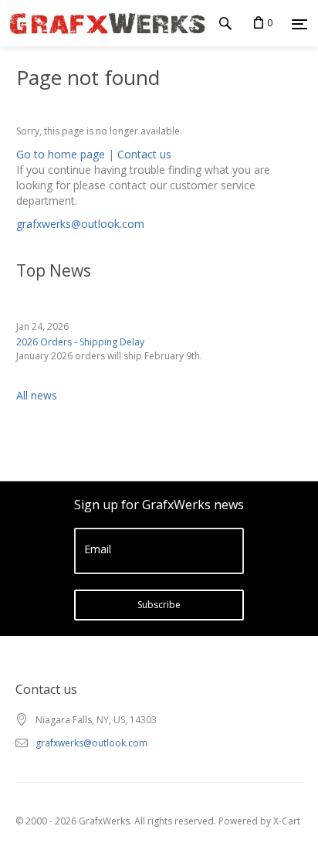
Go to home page (60, 154)
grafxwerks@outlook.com (80, 223)
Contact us (144, 154)
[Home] (103, 23)
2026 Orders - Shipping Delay (80, 341)
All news (36, 395)
